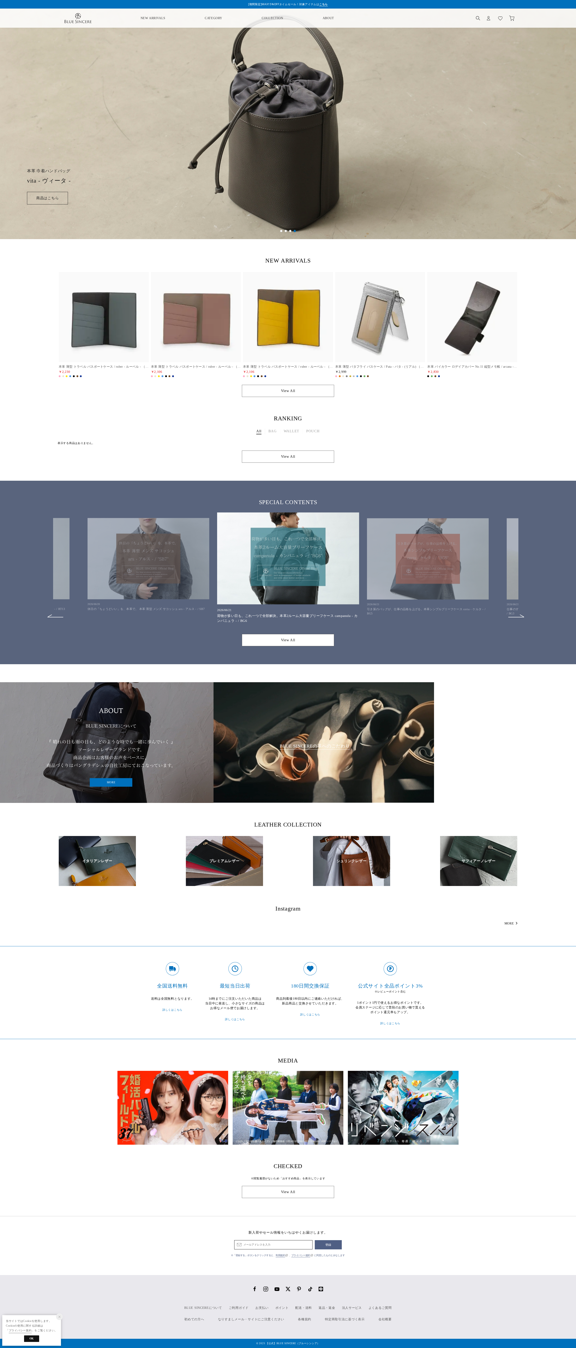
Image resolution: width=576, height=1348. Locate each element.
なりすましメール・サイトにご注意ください (251, 1319)
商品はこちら (47, 198)
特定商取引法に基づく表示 (345, 1319)
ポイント (282, 1307)
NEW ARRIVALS (153, 18)
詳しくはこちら (172, 1009)
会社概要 (385, 1319)
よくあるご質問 (380, 1307)
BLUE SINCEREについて (203, 1307)
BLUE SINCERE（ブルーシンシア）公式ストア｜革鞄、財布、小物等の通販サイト (78, 18)
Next (516, 612)
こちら (323, 4)
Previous (55, 612)
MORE (111, 782)
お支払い (262, 1307)
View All (288, 391)
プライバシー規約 (300, 1255)
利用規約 (280, 1255)
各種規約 (304, 1319)
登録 (328, 1244)
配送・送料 (303, 1307)
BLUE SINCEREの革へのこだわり (315, 745)
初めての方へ (194, 1319)
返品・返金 (327, 1307)
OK (31, 1338)
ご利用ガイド (239, 1307)
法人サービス (352, 1307)
